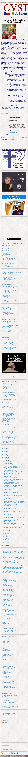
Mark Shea (4, 598)
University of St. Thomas (8, 281)
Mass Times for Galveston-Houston (10, 286)
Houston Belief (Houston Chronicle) (10, 325)
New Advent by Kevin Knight (8, 385)
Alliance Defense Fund (7, 705)
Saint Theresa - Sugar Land (8, 343)
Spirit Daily (4, 388)
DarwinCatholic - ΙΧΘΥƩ (7, 586)
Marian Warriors (7, 514)
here (21, 108)
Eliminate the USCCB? (9, 513)
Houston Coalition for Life (8, 299)
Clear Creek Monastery (7, 680)
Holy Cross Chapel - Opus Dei (9, 348)
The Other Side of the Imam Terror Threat (13, 479)
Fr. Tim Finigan (5, 578)
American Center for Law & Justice (10, 706)
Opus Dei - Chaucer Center (8, 294)
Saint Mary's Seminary (7, 277)
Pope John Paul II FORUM (8, 292)
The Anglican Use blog (7, 432)
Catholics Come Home (7, 666)
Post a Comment (4, 134)
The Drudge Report (6, 250)
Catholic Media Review (7, 654)
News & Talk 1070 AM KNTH (8, 321)
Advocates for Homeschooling (9, 702)
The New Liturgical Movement (9, 593)
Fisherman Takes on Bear (10, 521)
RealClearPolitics (13, 108)
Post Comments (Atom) (12, 139)
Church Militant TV (6, 623)
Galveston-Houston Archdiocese (9, 297)
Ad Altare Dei (5, 311)
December (7, 461)
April (6, 539)
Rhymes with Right (6, 330)
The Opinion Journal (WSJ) (8, 713)
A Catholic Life (5, 609)
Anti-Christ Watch (8, 489)
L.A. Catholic (5, 601)
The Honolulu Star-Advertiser (8, 258)
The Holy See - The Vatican (8, 667)
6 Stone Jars (5, 406)
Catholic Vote (5, 423)
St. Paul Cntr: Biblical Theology (9, 670)
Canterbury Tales (6, 419)
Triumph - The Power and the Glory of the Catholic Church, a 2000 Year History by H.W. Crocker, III (13, 558)
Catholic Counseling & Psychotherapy (11, 300)
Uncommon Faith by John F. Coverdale (11, 562)
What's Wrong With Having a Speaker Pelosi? (14, 517)
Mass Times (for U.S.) (7, 266)
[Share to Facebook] (7, 113)
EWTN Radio (5, 642)
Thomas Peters (5, 584)
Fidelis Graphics (6, 301)
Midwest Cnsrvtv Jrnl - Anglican (9, 695)
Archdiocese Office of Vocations (9, 289)
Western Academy (6, 273)
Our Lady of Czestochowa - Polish (10, 349)
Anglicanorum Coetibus (7, 435)
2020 (5, 448)
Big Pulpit (4, 383)
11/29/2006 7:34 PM (13, 132)
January (7, 543)
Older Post (24, 137)
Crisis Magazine (6, 424)
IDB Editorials (5, 715)
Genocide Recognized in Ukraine (11, 482)
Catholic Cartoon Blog (7, 653)
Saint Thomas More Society (8, 431)
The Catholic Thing (6, 421)
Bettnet (4, 588)
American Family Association (9, 703)
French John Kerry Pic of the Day (11, 473)
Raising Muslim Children (9, 520)
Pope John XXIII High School (9, 278)
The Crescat (5, 613)
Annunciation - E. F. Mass (8, 344)
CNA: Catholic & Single (7, 407)
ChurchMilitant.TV (6, 650)
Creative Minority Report (7, 596)
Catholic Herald (5, 420)
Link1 (11, 752)
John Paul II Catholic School (8, 279)
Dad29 (3, 606)
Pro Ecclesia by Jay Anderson (9, 580)
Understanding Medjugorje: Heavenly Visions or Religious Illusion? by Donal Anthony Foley (13, 568)
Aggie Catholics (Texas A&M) (9, 313)
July (6, 535)
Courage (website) (6, 633)
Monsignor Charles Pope (8, 595)
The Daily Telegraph (6, 257)
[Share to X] (5, 113)
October (7, 530)
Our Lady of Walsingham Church (9, 438)
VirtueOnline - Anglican (7, 696)
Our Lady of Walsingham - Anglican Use (11, 339)
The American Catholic (7, 413)
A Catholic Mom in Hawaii (8, 590)
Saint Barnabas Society (7, 441)
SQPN (3, 648)
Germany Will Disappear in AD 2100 (12, 511)
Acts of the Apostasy (7, 585)
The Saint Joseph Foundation (9, 690)
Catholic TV (5, 658)
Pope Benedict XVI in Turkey (11, 480)
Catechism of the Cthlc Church (9, 665)
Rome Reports (5, 387)
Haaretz (4, 717)
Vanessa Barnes (6, 312)
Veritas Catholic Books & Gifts (9, 290)
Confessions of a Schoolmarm (9, 309)
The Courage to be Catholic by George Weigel (12, 570)
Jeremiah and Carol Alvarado (10, 494)
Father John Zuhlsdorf (7, 415)
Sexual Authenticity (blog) (8, 631)
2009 (5, 455)
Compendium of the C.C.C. (8, 671)
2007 (5, 458)
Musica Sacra (5, 677)
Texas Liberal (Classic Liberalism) (10, 327)
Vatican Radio (5, 641)
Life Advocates (5, 291)
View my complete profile (7, 725)
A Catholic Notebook (7, 314)
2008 (5, 457)
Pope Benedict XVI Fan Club (8, 687)
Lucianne (4, 253)
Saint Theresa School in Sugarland (10, 274)
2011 (5, 452)
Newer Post (3, 137)
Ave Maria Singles (6, 405)
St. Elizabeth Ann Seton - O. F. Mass (10, 346)
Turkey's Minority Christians (10, 466)
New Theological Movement (8, 418)
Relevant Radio (5, 638)
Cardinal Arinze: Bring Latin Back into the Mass (15, 502)
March (6, 540)
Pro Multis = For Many (9, 491)
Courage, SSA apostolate (8, 668)
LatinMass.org (5, 678)
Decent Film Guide (6, 655)
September (7, 532)
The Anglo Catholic (6, 430)
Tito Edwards (6, 722)
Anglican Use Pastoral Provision (9, 436)
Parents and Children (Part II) (11, 523)
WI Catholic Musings (7, 605)
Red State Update (6, 707)
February (7, 542)
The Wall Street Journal (7, 255)
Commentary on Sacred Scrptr (9, 399)
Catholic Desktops (6, 686)
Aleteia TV (4, 659)
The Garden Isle (6, 254)
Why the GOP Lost (8, 507)
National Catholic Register (8, 414)
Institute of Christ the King (8, 675)
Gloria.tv (4, 622)
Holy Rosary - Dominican (8, 342)
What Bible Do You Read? (10, 510)
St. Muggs (6, 499)
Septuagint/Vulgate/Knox (8, 394)
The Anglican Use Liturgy (8, 440)
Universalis (4, 265)
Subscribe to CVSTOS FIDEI (9, 245)
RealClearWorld (5, 252)
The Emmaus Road (6, 308)
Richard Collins (5, 579)
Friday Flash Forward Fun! (10, 508)
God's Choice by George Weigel (9, 571)
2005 (5, 545)
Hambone (4, 329)
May (6, 538)
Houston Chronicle (6, 331)
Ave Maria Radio (6, 640)
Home (14, 137)
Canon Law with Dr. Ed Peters (9, 683)
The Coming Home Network (8, 442)
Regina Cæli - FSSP (7, 341)
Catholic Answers (6, 682)
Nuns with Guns (8, 476)
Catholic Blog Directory (7, 599)
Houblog (4, 324)
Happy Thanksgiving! (9, 488)
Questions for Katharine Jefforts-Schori (13, 485)
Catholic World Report (7, 594)
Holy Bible (4, 563)
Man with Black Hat (6, 608)
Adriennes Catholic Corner (8, 610)
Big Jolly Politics (6, 334)
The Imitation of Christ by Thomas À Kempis (12, 551)
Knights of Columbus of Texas (9, 287)
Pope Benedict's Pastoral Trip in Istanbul (14, 21)
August (6, 533)
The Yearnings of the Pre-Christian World (13, 477)
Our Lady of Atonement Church (9, 437)
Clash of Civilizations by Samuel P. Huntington (12, 572)
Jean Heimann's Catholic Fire (9, 614)
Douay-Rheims (5, 396)
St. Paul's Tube (5, 649)
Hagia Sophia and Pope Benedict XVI (12, 474)
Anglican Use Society (7, 433)
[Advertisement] (14, 226)
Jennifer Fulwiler (6, 583)
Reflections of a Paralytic (8, 611)
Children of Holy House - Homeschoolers (11, 272)
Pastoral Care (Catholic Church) (9, 630)
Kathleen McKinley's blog (8, 322)
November (7, 463)
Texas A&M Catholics (7, 276)
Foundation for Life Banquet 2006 (11, 492)
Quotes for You (5, 604)
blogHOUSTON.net (6, 326)
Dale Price (4, 615)
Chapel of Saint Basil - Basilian (9, 347)
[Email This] (2, 113)
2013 (5, 449)
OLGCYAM (4, 603)
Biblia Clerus (5, 398)
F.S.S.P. (4, 673)
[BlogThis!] (3, 113)
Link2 (14, 752)
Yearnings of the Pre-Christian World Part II (14, 464)
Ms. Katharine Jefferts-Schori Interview (13, 527)
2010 (5, 454)
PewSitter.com (5, 386)
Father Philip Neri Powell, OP (9, 581)
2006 (5, 460)
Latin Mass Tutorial (6, 676)
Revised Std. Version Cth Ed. (9, 395)
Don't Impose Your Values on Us (11, 483)
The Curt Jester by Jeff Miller (9, 591)
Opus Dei (4, 688)
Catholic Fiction (5, 316)
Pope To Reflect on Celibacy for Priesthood (14, 501)
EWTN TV (4, 621)
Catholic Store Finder (7, 672)
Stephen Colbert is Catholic (10, 470)
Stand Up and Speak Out (8, 600)
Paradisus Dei (5, 296)
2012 (5, 451)
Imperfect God (7, 505)
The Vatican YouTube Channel (9, 656)
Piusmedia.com (5, 651)
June (6, 536)
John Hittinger (5, 307)
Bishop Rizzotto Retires (9, 516)
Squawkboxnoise (6, 332)
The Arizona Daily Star (7, 259)
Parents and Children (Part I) (10, 529)
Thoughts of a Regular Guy (8, 589)
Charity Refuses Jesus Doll (10, 504)
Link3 (17, 752)
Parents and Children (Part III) (11, 519)
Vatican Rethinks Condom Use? (11, 486)
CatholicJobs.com (6, 685)
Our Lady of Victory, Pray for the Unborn (13, 495)
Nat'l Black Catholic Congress (9, 681)
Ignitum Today (5, 416)
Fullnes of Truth (6, 295)
